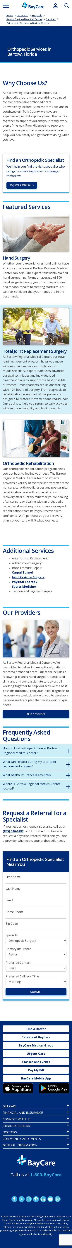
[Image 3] (18, 1088)
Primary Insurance (18, 949)
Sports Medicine (24, 587)
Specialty (12, 935)
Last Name (13, 889)
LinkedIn (43, 1199)
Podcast (58, 1199)
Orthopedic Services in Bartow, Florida (27, 23)
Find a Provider (36, 714)
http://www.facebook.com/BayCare (14, 1199)
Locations (22, 15)
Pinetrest (36, 1199)
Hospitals (37, 15)
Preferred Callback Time (22, 976)
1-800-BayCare (46, 1175)
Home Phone (15, 912)
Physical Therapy (24, 582)
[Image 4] (54, 1088)
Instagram (29, 1199)
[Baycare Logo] (33, 6)
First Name (13, 877)
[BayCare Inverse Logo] (36, 1161)
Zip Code (12, 924)
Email (9, 900)
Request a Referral (21, 185)
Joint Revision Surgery (28, 577)
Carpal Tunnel (22, 572)
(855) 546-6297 (13, 831)
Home (9, 15)
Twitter (22, 1199)
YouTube (50, 1199)
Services (51, 19)
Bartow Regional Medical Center (24, 19)
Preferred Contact (18, 963)
